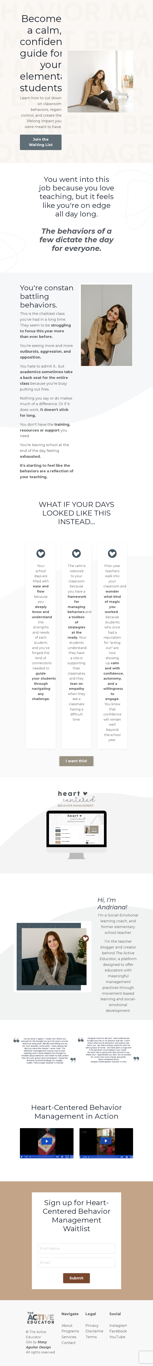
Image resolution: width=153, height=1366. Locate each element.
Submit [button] (77, 1278)
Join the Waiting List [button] (41, 142)
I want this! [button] (76, 761)
